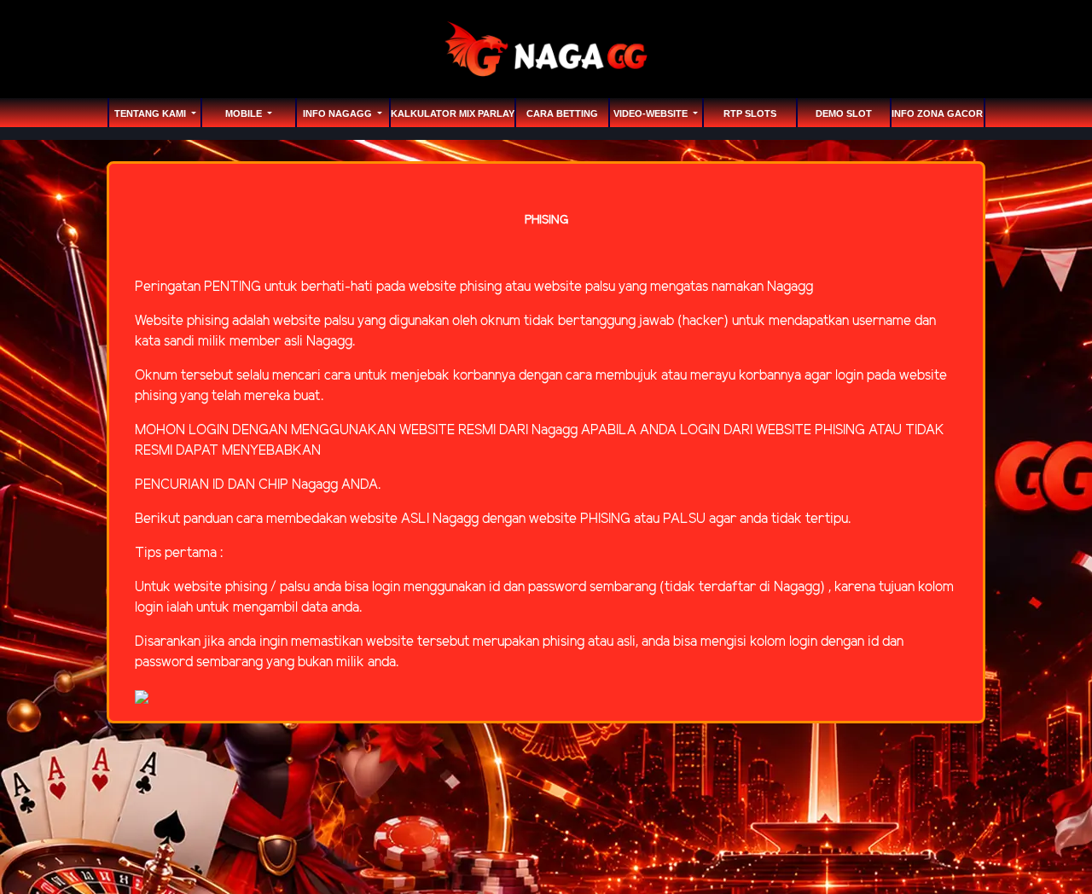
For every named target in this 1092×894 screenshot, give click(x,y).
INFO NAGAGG (339, 113)
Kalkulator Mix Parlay (452, 113)
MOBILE (244, 113)
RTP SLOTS (749, 113)
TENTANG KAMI (151, 113)
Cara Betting (562, 113)
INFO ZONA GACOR (937, 113)
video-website (651, 113)
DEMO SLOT (844, 113)
